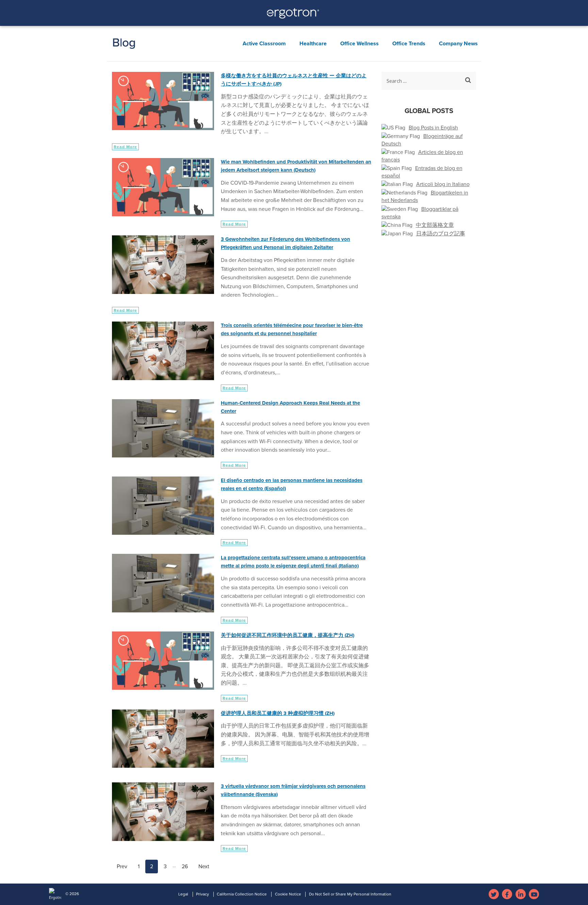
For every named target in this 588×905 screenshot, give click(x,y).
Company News (458, 43)
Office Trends (408, 43)
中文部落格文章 (435, 225)
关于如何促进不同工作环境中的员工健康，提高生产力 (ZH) (287, 635)
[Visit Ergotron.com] (294, 15)
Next (203, 866)
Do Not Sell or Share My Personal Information (350, 894)
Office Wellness (359, 43)
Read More (125, 146)
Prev (122, 866)
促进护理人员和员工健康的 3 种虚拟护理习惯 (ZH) (277, 713)
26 (187, 866)
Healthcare (313, 43)
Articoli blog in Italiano (443, 184)
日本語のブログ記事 (440, 233)
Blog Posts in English (433, 127)
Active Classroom (264, 43)
